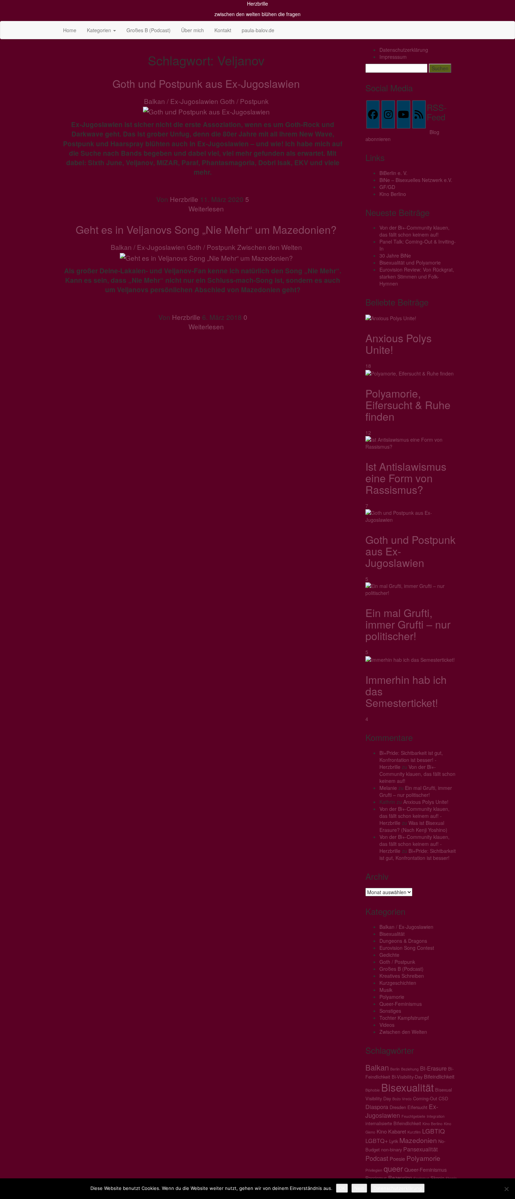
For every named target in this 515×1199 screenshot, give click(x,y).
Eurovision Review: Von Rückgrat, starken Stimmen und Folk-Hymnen (416, 276)
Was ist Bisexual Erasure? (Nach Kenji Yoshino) (413, 826)
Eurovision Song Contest (406, 947)
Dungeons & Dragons (403, 940)
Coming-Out (425, 1098)
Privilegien (373, 1170)
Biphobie (372, 1090)
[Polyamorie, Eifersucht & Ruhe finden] (409, 372)
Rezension (400, 1177)
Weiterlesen (206, 208)
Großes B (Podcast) (148, 30)
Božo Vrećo (402, 1098)
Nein (359, 1188)
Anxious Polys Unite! (398, 343)
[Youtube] (403, 114)
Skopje (437, 1178)
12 (368, 432)
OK (342, 1188)
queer (393, 1168)
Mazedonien (418, 1140)
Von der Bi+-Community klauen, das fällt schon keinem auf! (414, 231)
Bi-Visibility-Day (407, 1076)
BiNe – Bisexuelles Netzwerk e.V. (415, 179)
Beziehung (410, 1069)
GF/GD (387, 186)
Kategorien (99, 30)
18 (368, 365)
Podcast (376, 1158)
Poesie (397, 1158)
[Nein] (506, 1188)
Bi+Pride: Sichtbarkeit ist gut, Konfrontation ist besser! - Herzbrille (411, 759)
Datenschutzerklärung (403, 49)
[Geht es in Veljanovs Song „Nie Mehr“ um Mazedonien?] (206, 256)
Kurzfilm (414, 1132)
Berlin (395, 1069)
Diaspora (376, 1106)
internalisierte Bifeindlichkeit (393, 1123)
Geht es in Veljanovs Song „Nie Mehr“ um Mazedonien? (206, 229)
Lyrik (393, 1141)
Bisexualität (392, 933)
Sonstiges (390, 1010)
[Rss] (419, 114)
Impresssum (393, 56)
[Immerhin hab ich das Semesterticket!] (410, 658)
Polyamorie (391, 996)
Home (69, 30)
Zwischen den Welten (269, 247)
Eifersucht (417, 1107)
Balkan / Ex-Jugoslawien (181, 101)
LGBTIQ (433, 1131)
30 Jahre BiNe (395, 255)
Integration (436, 1116)
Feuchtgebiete (413, 1116)
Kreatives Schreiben (401, 975)
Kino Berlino (392, 193)
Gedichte (389, 954)
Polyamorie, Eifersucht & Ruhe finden (408, 405)
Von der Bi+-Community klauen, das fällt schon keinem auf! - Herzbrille (414, 815)
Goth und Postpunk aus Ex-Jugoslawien (206, 83)
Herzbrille (257, 3)
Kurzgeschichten (397, 982)
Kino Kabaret (391, 1131)
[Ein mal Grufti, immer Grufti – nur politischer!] (411, 588)
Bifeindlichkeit (439, 1076)
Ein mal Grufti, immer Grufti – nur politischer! (408, 624)
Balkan (377, 1067)
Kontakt (222, 30)
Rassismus (376, 1178)
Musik (385, 989)
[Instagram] (388, 114)
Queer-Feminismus (400, 1003)
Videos (386, 1024)
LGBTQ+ (376, 1140)
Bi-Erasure (433, 1068)
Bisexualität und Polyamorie (410, 262)
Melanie (388, 787)
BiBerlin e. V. (393, 172)
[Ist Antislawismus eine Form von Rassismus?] (411, 442)
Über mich (192, 30)
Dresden (398, 1107)
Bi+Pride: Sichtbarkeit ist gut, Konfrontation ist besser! (417, 854)
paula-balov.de (258, 30)
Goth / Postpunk (244, 101)
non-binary (391, 1149)
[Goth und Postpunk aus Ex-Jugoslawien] (206, 110)
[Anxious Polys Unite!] (390, 317)
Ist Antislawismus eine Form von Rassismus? (405, 478)
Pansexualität (420, 1149)
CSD (443, 1098)
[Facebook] (373, 114)
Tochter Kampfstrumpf (404, 1017)
